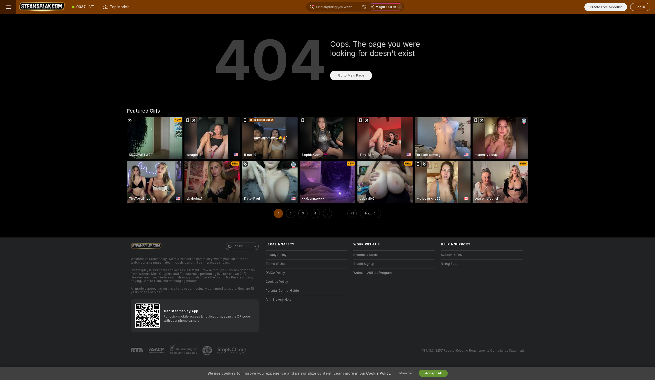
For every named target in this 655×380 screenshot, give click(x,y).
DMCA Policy (275, 273)
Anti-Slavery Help (278, 299)
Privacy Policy (276, 255)
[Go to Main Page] (42, 7)
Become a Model (365, 255)
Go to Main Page (351, 75)
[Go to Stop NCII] (232, 351)
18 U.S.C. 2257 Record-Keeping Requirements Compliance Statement (473, 350)
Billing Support (452, 264)
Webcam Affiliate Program (372, 273)
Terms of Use (276, 264)
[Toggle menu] (8, 7)
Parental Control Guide (282, 290)
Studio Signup (363, 264)
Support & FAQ (452, 255)
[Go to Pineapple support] (207, 350)
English (238, 246)
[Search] (364, 6)
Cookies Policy (277, 282)
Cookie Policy (378, 373)
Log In (640, 7)
